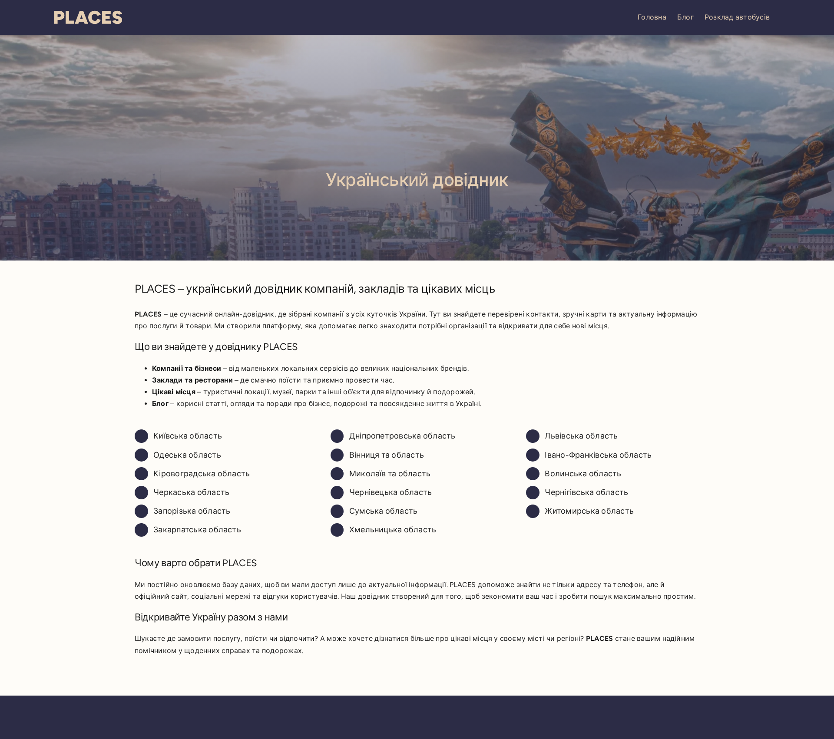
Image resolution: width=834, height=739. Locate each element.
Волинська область (583, 473)
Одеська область (187, 455)
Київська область (187, 436)
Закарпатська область (197, 529)
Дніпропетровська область (402, 436)
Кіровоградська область (201, 473)
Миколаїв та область (390, 473)
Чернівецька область (390, 492)
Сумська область (383, 511)
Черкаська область (191, 492)
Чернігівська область (586, 492)
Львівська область (581, 436)
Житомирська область (589, 511)
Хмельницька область (393, 529)
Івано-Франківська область (598, 455)
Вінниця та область (386, 455)
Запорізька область (191, 511)
